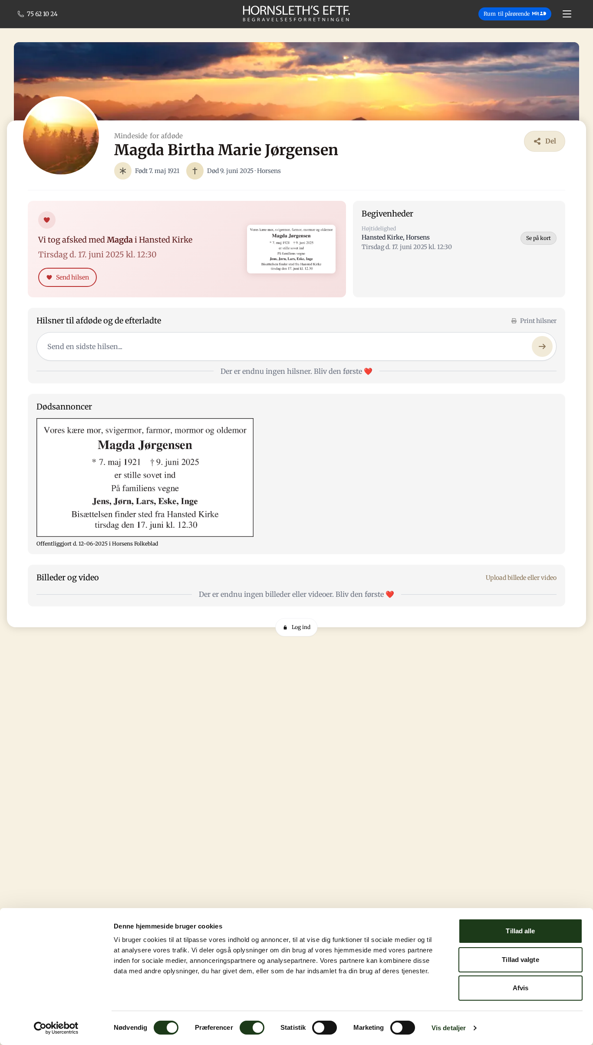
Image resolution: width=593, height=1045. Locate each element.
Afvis (521, 988)
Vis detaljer (449, 1028)
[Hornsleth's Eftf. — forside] (296, 14)
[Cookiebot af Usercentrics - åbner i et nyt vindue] (56, 1028)
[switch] (252, 1028)
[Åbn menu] (567, 14)
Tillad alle (520, 931)
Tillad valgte (520, 959)
